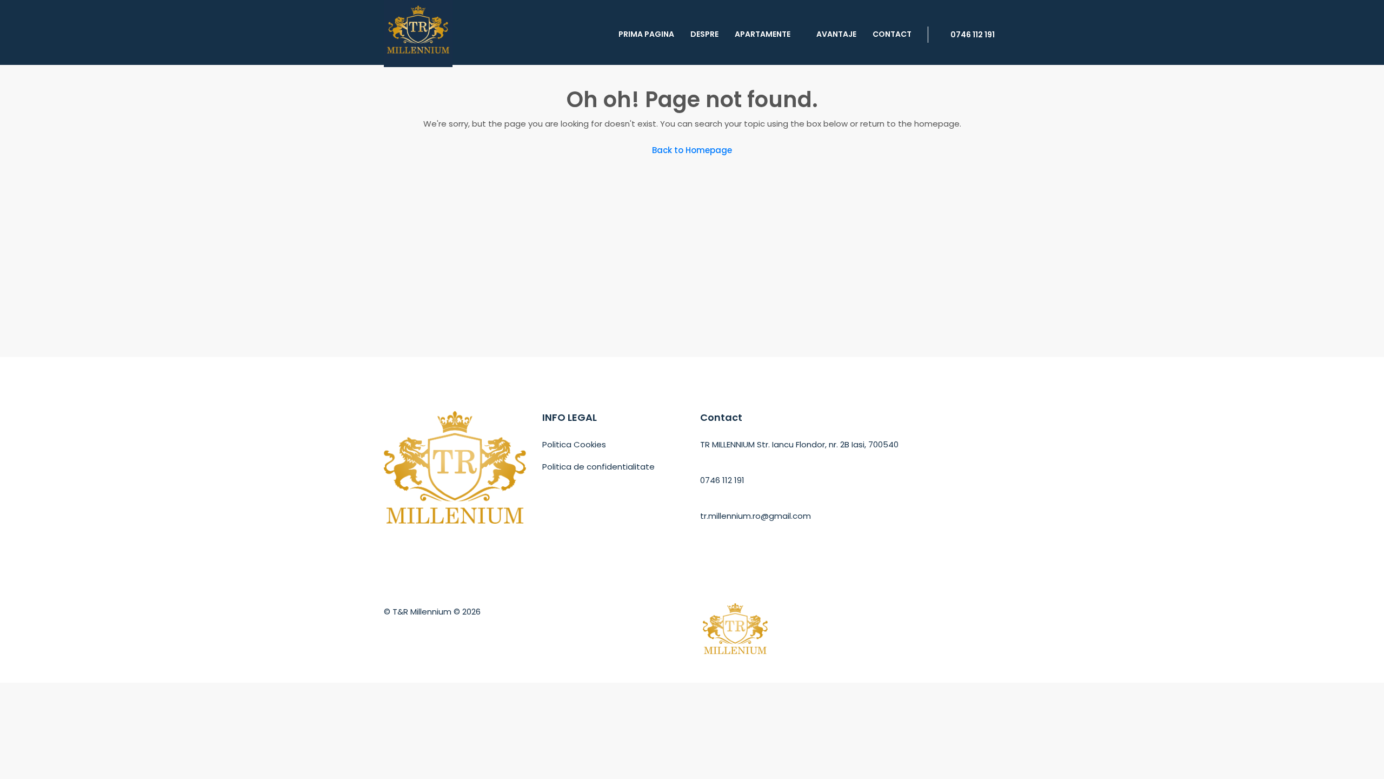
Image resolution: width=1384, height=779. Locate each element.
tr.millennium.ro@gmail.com (755, 515)
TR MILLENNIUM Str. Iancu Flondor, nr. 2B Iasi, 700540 (799, 444)
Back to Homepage (692, 150)
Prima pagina (646, 34)
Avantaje (836, 34)
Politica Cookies (574, 444)
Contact (892, 34)
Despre (704, 34)
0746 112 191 (972, 34)
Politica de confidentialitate (598, 466)
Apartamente (762, 34)
